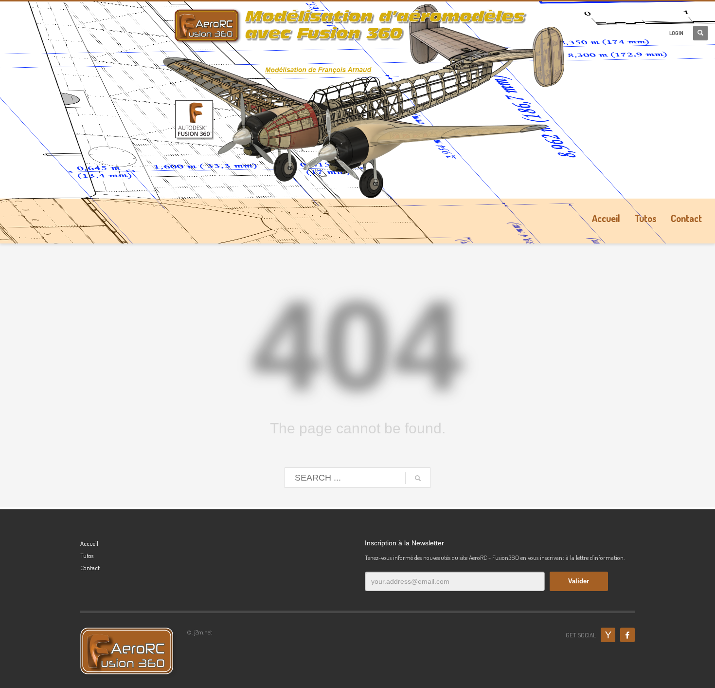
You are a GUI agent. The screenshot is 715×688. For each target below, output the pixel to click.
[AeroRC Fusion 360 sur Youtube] (608, 635)
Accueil (89, 543)
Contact (90, 568)
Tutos (86, 555)
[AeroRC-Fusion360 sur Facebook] (627, 635)
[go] (417, 478)
